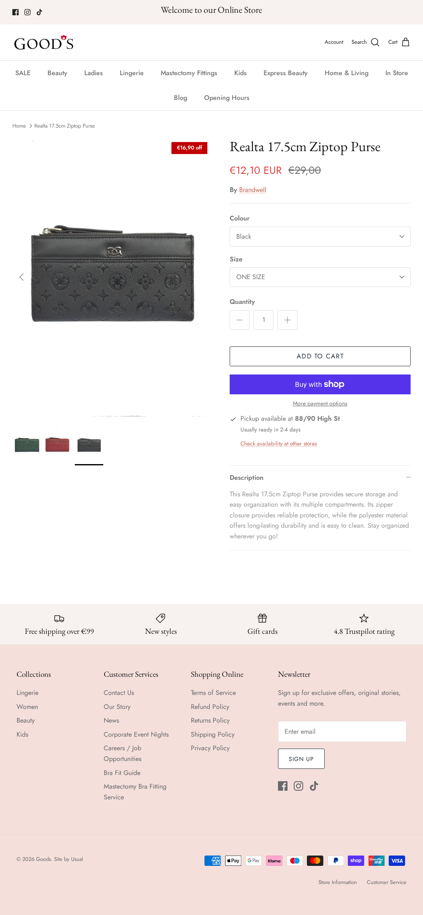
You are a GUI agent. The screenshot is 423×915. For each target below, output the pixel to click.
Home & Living (346, 73)
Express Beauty (286, 73)
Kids (240, 73)
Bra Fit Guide (122, 773)
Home (19, 126)
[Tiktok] (39, 12)
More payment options (320, 403)
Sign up (301, 759)
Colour (240, 218)
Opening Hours (227, 97)
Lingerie (132, 73)
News (111, 720)
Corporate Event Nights (136, 734)
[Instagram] (27, 12)
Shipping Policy (213, 734)
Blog (180, 97)
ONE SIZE (250, 277)
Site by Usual (68, 859)
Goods (43, 859)
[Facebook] (15, 12)
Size (236, 259)
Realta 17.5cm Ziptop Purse (64, 126)
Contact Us (119, 692)
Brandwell (252, 189)
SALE (23, 73)
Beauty (57, 73)
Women (27, 706)
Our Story (117, 706)
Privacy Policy (210, 748)
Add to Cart (320, 356)
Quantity (242, 301)
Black (243, 236)
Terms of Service (213, 692)
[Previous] (21, 277)
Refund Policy (210, 706)
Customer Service (386, 882)
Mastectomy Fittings (189, 73)
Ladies (93, 73)
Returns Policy (210, 720)
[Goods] (44, 42)
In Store (396, 73)
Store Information (337, 882)
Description (247, 477)
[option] (112, 277)
